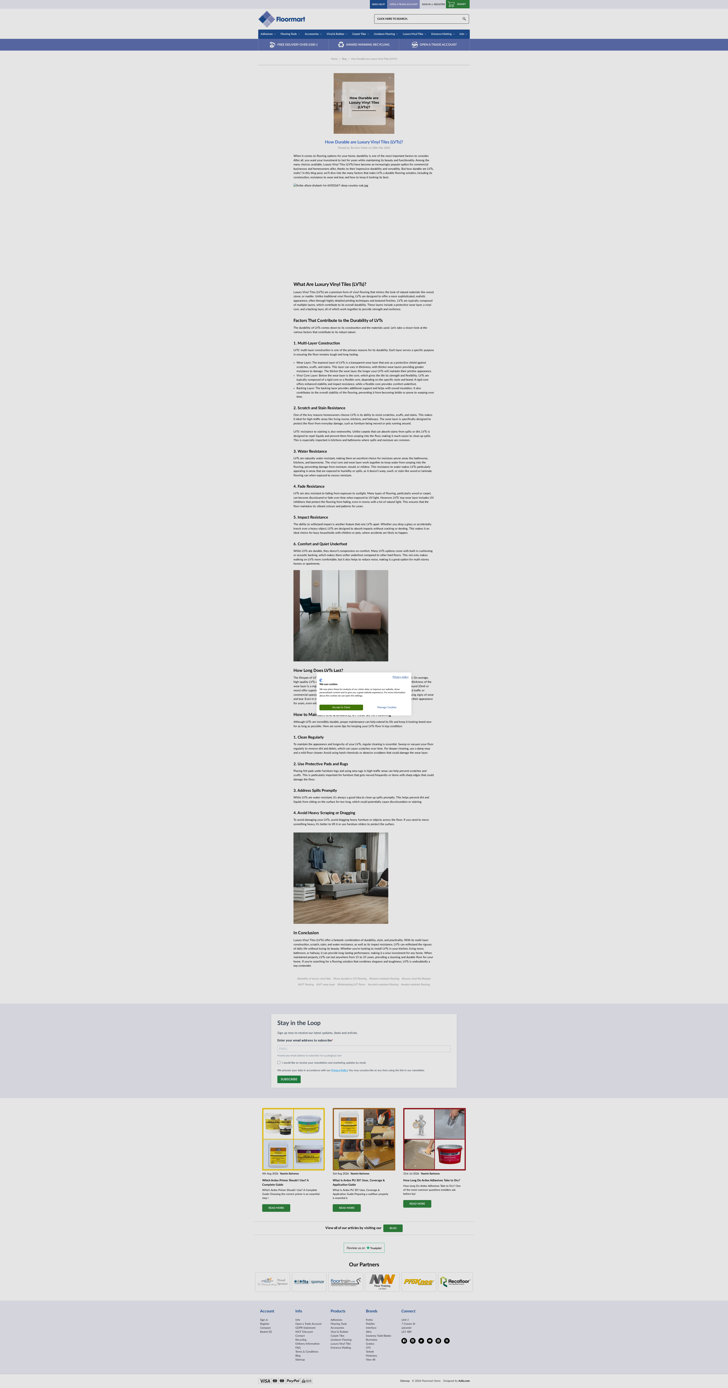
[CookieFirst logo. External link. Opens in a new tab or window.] (320, 680)
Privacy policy (401, 677)
